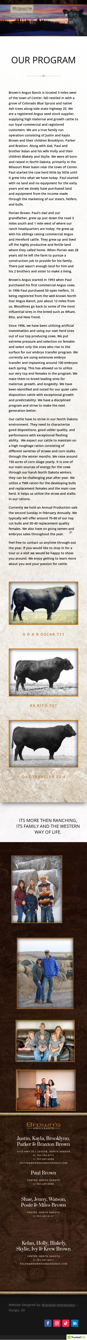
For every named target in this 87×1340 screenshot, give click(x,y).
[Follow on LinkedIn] (74, 1323)
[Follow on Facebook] (48, 1323)
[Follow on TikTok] (65, 1323)
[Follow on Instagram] (56, 1323)
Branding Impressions (58, 1305)
